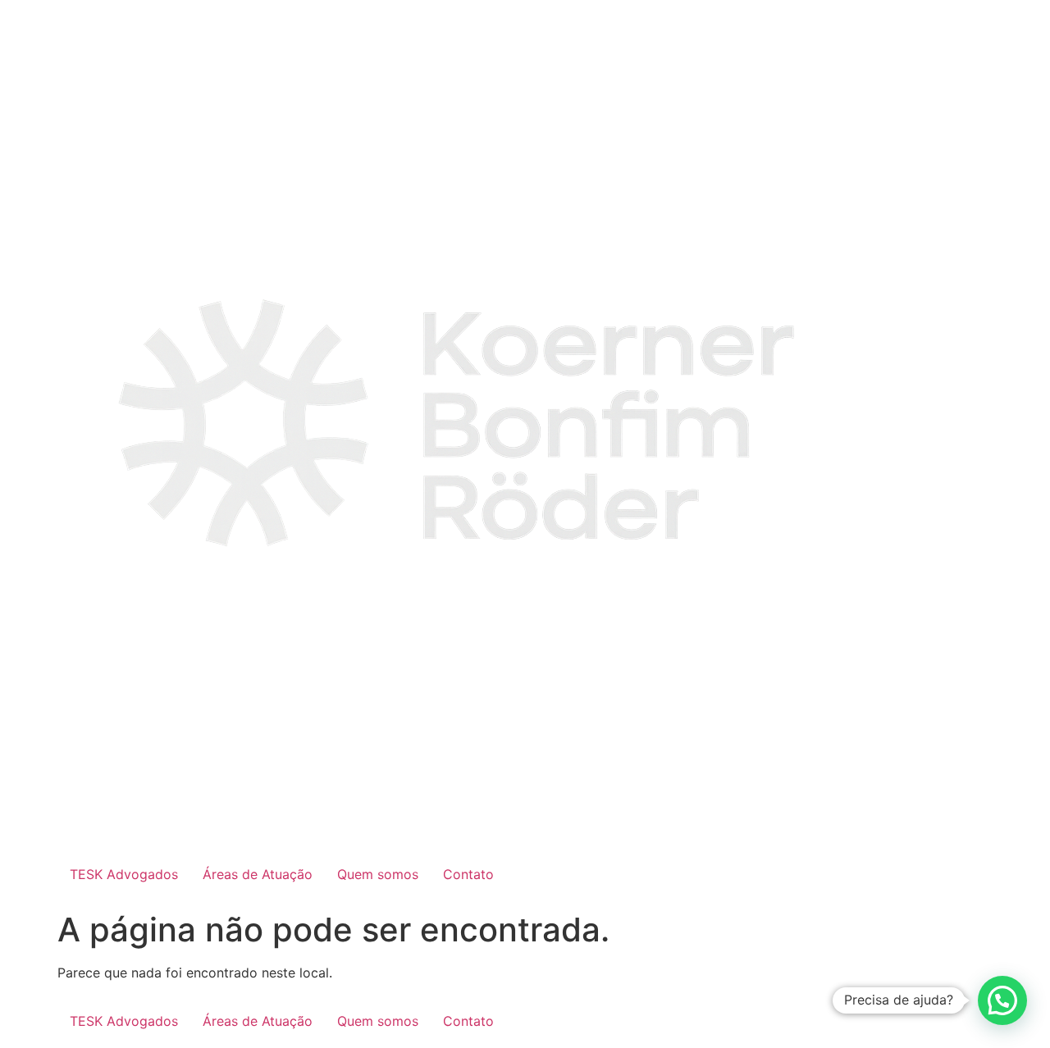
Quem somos (377, 874)
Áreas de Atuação (258, 874)
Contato (468, 874)
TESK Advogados (124, 874)
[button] (1002, 1000)
